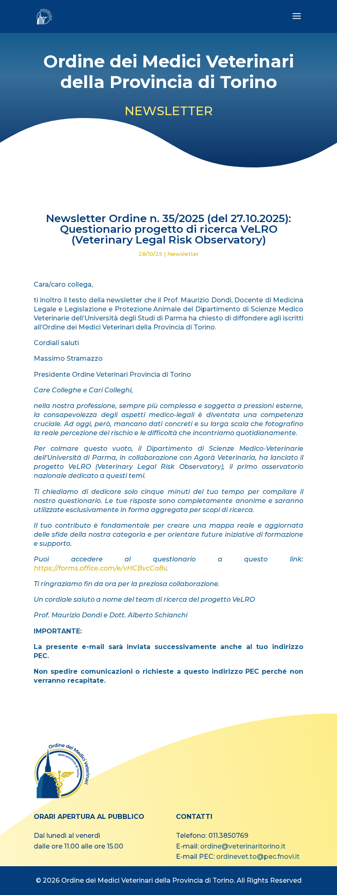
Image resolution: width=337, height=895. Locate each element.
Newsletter (183, 253)
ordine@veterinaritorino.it (243, 846)
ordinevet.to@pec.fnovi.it (258, 856)
